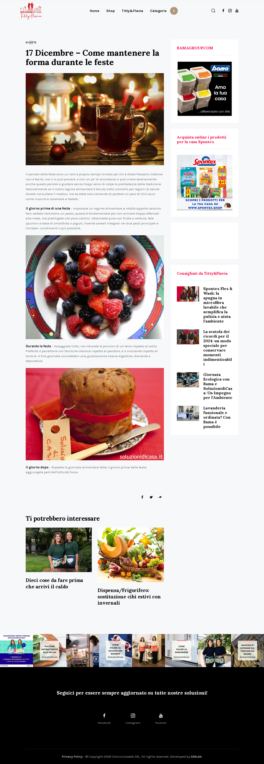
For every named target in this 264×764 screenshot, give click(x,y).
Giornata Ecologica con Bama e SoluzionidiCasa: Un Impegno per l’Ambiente (217, 386)
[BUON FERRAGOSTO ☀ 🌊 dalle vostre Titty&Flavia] (214, 650)
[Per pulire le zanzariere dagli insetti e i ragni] (181, 650)
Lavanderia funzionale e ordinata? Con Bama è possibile (217, 417)
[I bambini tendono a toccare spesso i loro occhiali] (115, 650)
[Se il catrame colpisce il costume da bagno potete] (247, 650)
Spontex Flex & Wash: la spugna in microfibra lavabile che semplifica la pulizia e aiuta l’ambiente (217, 304)
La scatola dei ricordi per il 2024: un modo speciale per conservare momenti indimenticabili (217, 347)
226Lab (196, 756)
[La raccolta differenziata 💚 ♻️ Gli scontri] (148, 650)
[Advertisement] (204, 241)
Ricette (31, 42)
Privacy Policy (72, 756)
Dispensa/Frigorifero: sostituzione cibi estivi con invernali (129, 596)
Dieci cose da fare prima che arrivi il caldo (54, 583)
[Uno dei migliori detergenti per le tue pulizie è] (49, 650)
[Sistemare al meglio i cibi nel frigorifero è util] (82, 650)
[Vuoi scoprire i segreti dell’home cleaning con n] (16, 650)
